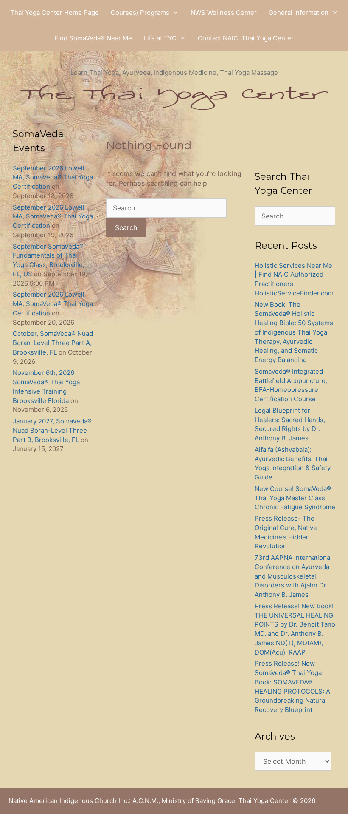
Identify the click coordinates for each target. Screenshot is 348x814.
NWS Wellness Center (224, 13)
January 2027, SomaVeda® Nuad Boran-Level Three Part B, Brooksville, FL (52, 430)
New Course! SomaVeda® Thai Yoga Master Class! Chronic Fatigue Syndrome (295, 498)
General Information (298, 13)
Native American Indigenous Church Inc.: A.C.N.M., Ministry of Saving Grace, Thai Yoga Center (149, 801)
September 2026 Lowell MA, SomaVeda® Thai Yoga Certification (53, 177)
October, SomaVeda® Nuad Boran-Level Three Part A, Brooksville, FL (53, 342)
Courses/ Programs (140, 13)
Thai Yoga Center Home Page (54, 13)
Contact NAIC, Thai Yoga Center (246, 38)
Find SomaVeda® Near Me (93, 38)
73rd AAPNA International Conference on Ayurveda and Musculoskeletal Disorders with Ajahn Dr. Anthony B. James (293, 575)
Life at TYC (160, 38)
